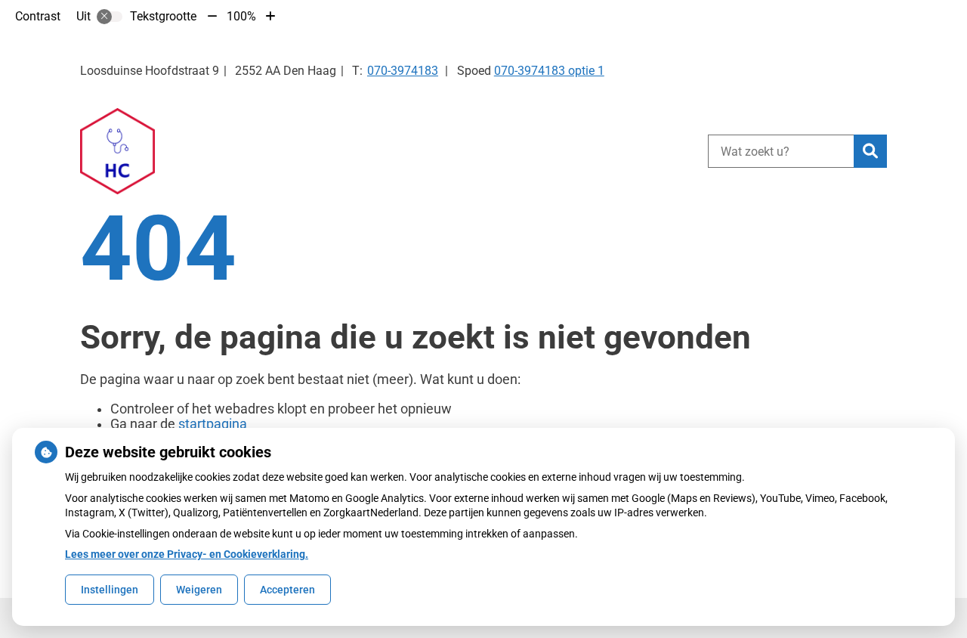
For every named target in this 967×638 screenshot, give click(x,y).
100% (241, 16)
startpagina (212, 424)
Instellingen (109, 590)
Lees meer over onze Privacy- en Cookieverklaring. (186, 554)
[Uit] (109, 16)
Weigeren (199, 590)
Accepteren (287, 590)
